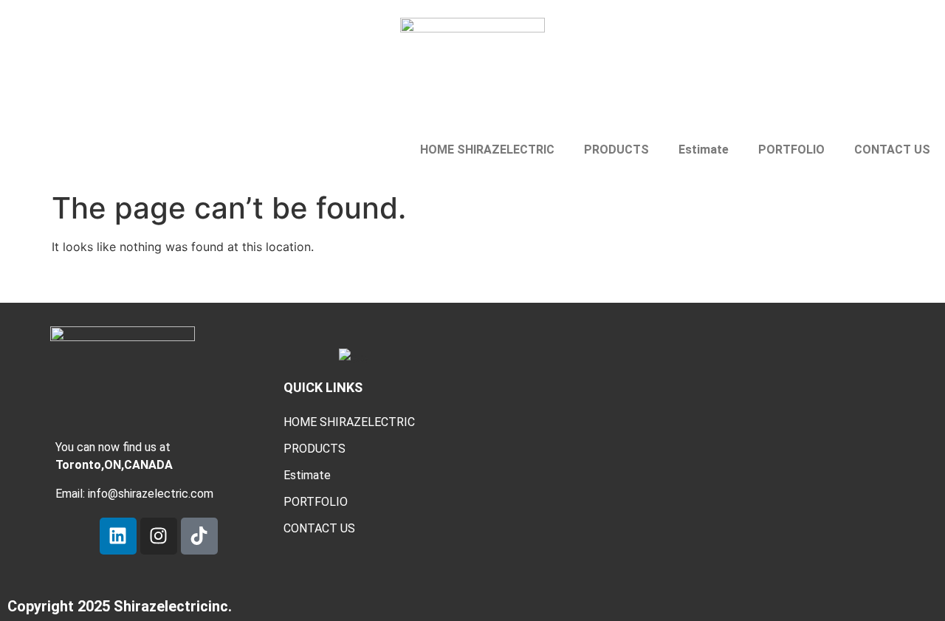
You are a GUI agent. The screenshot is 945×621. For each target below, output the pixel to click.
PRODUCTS (616, 150)
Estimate (703, 150)
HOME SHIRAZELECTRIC (487, 150)
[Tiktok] (199, 536)
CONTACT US (892, 150)
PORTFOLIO (791, 150)
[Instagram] (158, 536)
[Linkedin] (118, 536)
